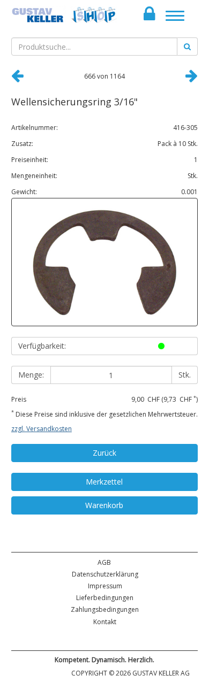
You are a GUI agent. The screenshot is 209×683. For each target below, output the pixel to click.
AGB (104, 562)
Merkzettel (104, 482)
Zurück (104, 453)
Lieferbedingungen (104, 597)
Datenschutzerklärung (105, 574)
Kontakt (104, 621)
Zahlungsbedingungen (105, 609)
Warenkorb (104, 505)
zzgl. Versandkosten (41, 428)
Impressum (105, 585)
